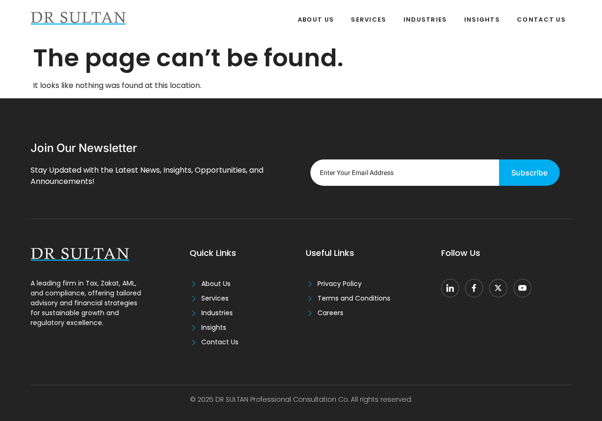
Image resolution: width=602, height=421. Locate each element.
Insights (482, 19)
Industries (425, 19)
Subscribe (529, 172)
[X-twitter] (498, 288)
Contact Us (541, 19)
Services (368, 19)
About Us (316, 19)
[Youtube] (522, 288)
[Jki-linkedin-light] (450, 288)
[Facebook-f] (474, 288)
